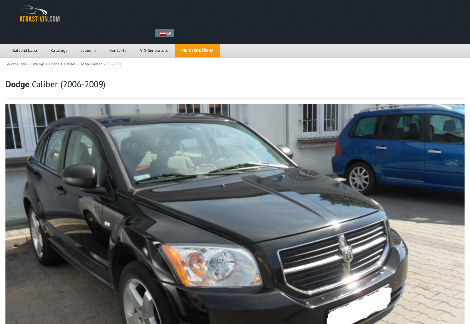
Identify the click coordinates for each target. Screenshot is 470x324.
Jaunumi (88, 50)
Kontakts (117, 50)
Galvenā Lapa (24, 50)
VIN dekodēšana (197, 50)
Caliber (69, 64)
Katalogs (59, 50)
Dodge (54, 64)
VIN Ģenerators (154, 50)
